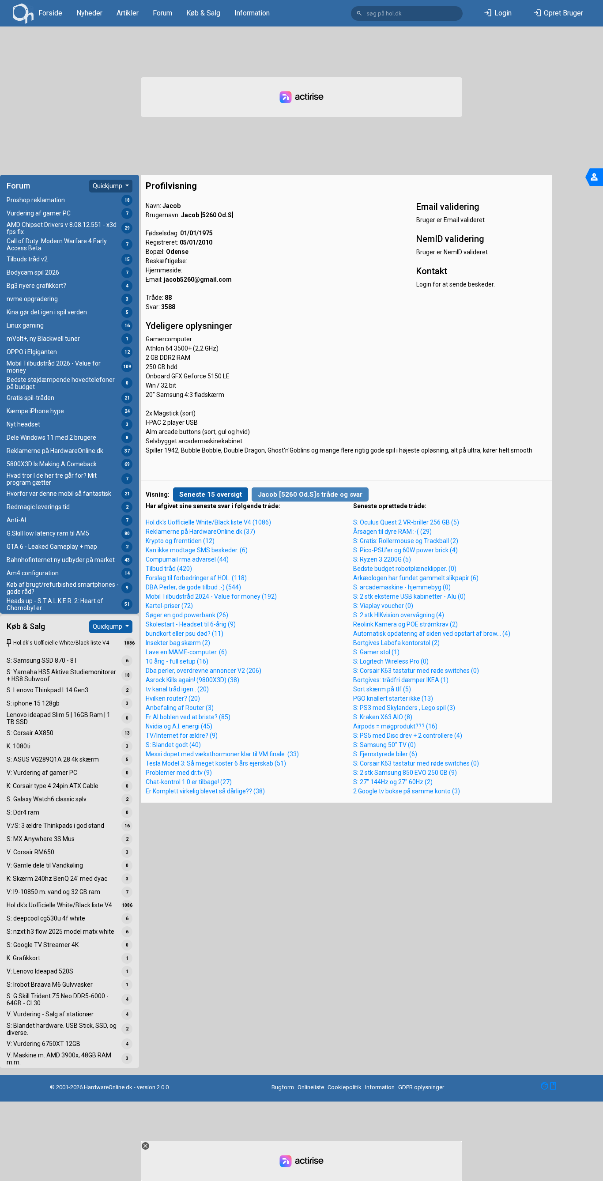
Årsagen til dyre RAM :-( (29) (392, 531)
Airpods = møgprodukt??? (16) (395, 726)
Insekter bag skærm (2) (178, 642)
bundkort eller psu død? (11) (184, 633)
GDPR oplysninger (421, 1087)
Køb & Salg (203, 13)
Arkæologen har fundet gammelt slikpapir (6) (416, 577)
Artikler (128, 13)
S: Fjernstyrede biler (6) (385, 754)
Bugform (282, 1087)
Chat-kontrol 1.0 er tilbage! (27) (189, 781)
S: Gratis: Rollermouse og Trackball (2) (405, 540)
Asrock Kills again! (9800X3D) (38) (192, 679)
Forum (162, 13)
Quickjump (108, 185)
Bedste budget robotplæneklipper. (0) (404, 568)
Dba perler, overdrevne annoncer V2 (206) (203, 670)
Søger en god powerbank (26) (187, 615)
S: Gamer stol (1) (376, 652)
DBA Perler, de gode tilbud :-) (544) (193, 587)
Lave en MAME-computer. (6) (186, 652)
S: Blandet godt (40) (173, 744)
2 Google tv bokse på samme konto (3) (406, 791)
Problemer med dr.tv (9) (179, 772)
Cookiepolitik (345, 1087)
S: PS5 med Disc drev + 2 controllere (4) (407, 735)
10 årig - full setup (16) (177, 661)
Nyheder (89, 13)
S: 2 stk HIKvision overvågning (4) (398, 615)
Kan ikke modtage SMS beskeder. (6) (197, 550)
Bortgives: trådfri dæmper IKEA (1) (400, 679)
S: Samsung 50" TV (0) (384, 744)
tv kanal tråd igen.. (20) (177, 689)
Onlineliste (311, 1087)
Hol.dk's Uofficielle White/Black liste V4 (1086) (208, 522)
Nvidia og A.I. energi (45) (179, 726)
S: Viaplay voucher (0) (383, 605)
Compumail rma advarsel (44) (187, 559)
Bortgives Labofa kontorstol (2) (396, 642)
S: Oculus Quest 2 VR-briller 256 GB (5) (406, 522)
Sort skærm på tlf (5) (382, 689)
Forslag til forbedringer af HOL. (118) (196, 577)
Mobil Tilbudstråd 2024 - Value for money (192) (211, 596)
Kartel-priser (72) (169, 605)
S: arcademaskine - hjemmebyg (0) (402, 587)
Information (252, 13)
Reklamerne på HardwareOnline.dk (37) (200, 531)
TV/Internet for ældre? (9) (182, 735)
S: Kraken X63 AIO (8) (382, 717)
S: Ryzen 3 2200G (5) (382, 559)
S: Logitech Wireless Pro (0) (391, 661)
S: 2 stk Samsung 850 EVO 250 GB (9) (405, 772)
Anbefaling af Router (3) (180, 707)
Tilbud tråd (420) (169, 568)
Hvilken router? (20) (173, 698)
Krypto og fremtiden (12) (180, 540)
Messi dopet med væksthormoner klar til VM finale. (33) (222, 754)
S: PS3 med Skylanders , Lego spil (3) (404, 707)
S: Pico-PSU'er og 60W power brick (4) (405, 550)
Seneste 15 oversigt (210, 494)
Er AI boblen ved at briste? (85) (188, 717)
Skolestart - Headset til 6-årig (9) (191, 624)
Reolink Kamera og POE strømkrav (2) (405, 624)
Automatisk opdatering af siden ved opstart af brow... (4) (431, 633)
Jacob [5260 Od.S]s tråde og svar (310, 494)
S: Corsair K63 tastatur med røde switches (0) (416, 670)
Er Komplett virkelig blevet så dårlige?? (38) (205, 791)
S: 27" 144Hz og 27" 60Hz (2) (393, 781)
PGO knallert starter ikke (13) (393, 698)
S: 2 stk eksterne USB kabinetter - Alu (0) (409, 596)
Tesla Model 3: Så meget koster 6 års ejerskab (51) (216, 763)
